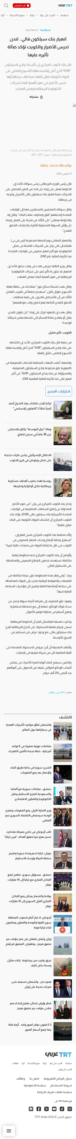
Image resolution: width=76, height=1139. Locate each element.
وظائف (20, 1078)
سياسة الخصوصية (35, 1085)
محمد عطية (49, 165)
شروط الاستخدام (61, 1085)
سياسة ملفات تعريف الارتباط (54, 1092)
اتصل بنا (34, 1078)
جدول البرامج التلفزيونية (58, 1078)
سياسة (45, 29)
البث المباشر (19, 5)
